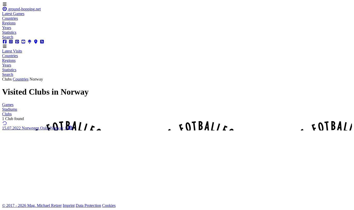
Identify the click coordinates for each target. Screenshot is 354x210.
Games (7, 104)
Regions (9, 23)
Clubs (7, 114)
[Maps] (35, 42)
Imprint (69, 205)
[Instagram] (10, 42)
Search (7, 37)
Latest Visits (12, 51)
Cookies (109, 205)
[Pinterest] (17, 42)
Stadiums (9, 109)
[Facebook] (4, 42)
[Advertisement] (157, 166)
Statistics (9, 32)
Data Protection (88, 205)
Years (6, 27)
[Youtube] (23, 42)
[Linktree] (29, 42)
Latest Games (13, 13)
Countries (10, 18)
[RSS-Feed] (42, 42)
